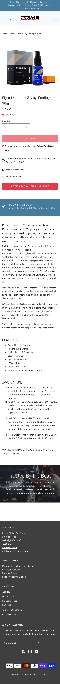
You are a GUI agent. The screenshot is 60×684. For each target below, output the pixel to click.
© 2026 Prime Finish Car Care (22, 675)
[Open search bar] (10, 18)
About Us (7, 591)
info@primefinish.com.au (15, 551)
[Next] (57, 5)
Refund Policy (9, 605)
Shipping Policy (10, 600)
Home (4, 34)
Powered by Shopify (41, 675)
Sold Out (30, 138)
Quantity (6, 121)
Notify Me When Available (30, 186)
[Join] (39, 643)
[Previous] (3, 5)
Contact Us (8, 596)
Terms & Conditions (12, 609)
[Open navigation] (4, 18)
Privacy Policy (9, 614)
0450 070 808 (9, 547)
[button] (30, 67)
